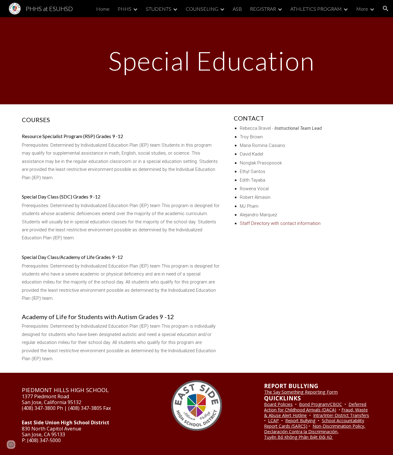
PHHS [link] (124, 9)
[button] (385, 8)
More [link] (362, 9)
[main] (211, 60)
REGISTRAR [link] (263, 9)
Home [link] (103, 9)
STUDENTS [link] (158, 9)
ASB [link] (237, 9)
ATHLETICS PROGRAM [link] (316, 9)
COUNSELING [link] (202, 9)
